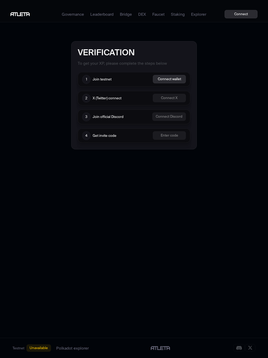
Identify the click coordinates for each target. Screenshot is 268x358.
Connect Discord (169, 116)
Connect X (169, 98)
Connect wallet (169, 79)
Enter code (169, 135)
